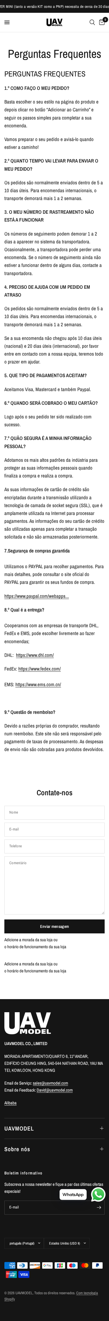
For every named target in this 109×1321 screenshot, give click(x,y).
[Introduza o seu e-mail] (99, 1208)
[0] (101, 22)
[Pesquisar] (92, 22)
